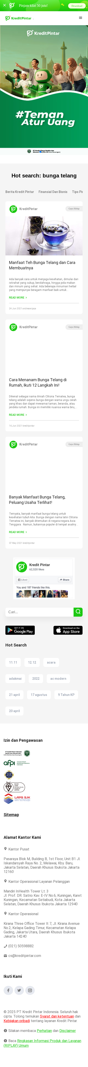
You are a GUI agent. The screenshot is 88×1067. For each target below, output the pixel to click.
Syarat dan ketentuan (57, 1020)
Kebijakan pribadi (17, 1025)
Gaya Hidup (74, 208)
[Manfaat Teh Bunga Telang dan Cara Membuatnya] (44, 236)
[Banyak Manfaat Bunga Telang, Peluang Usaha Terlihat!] (44, 471)
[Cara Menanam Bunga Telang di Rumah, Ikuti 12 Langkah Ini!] (44, 354)
